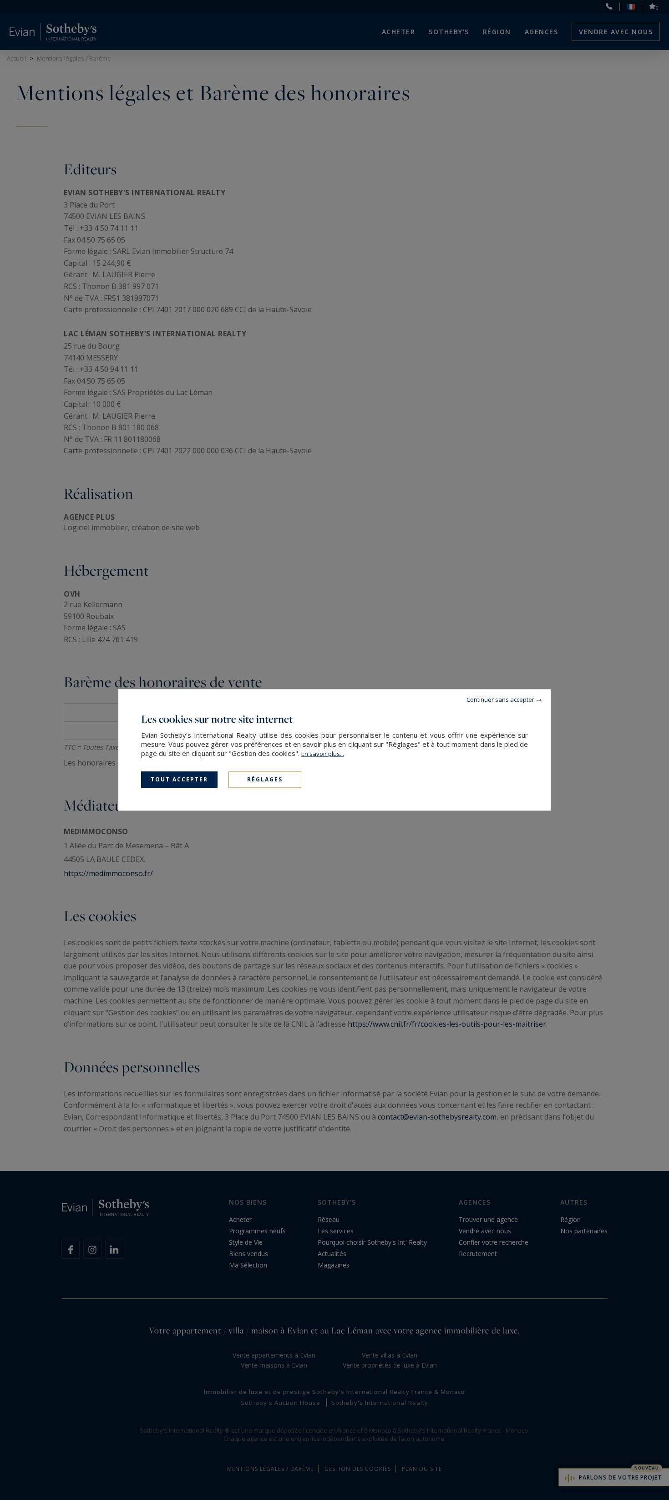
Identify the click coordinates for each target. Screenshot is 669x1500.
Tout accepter (179, 779)
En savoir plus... (322, 754)
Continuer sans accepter (500, 699)
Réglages (265, 779)
